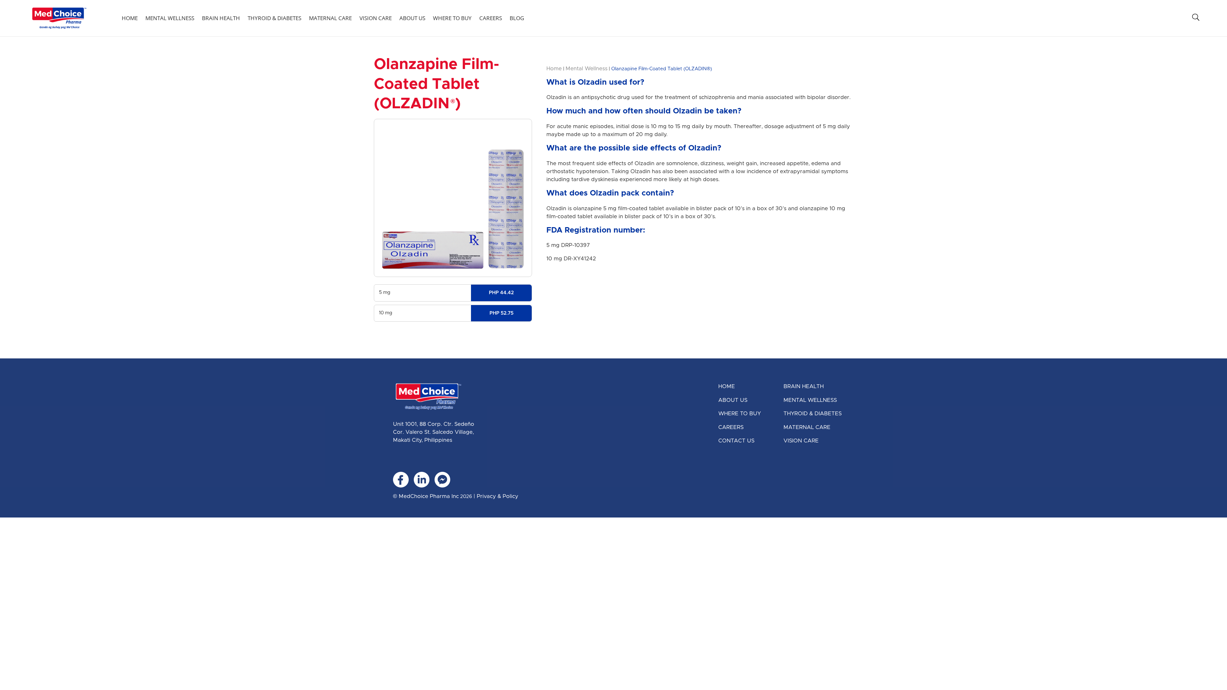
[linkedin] (421, 479)
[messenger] (442, 479)
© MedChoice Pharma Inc (426, 496)
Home (130, 18)
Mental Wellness (169, 18)
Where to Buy (452, 18)
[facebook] (401, 479)
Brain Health (221, 18)
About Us (412, 18)
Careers (490, 18)
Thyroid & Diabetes (274, 18)
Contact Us (736, 440)
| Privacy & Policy (495, 496)
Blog (517, 18)
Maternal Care (330, 18)
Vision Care (375, 18)
